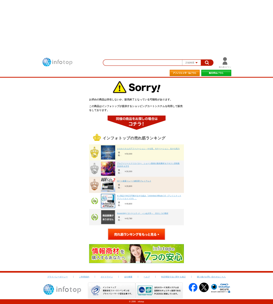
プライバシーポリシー (57, 277)
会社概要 (128, 277)
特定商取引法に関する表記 (173, 277)
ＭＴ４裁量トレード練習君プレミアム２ (134, 181)
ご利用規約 (84, 277)
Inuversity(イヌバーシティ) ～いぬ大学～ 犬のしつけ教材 (142, 213)
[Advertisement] (136, 24)
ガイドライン (107, 277)
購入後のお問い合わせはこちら (211, 277)
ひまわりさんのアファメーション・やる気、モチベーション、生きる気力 (148, 149)
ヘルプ (147, 277)
